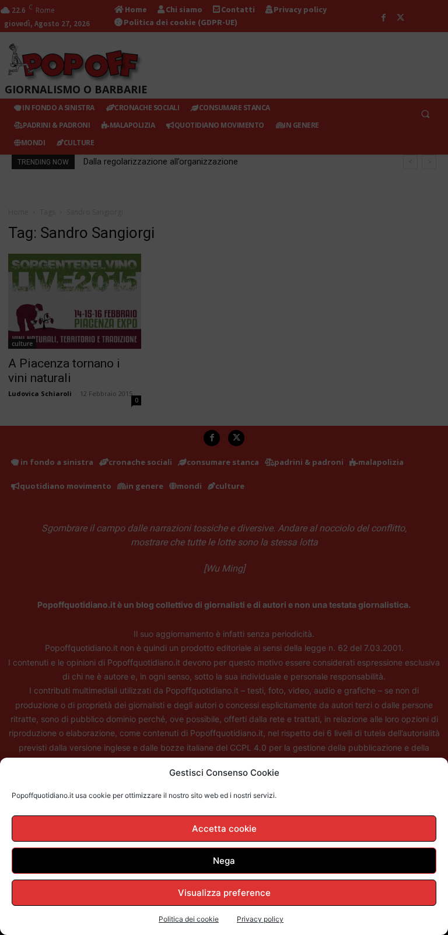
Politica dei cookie (189, 919)
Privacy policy (260, 919)
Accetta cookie (224, 828)
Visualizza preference (224, 892)
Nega (224, 860)
